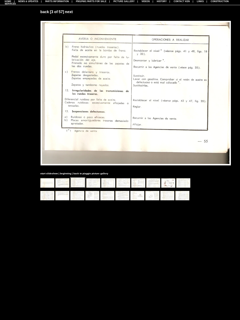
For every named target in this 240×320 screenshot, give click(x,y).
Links (200, 1)
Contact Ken (182, 1)
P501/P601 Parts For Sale (91, 1)
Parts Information (57, 1)
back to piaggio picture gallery (90, 173)
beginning (65, 173)
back (44, 12)
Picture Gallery (124, 1)
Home (8, 1)
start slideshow (49, 173)
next (69, 12)
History (162, 1)
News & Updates (28, 1)
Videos (146, 1)
